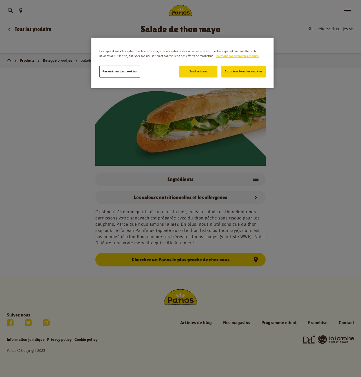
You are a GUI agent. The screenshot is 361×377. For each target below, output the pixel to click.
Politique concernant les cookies (237, 56)
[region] (182, 63)
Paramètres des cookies (119, 71)
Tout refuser (198, 71)
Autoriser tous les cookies (243, 71)
